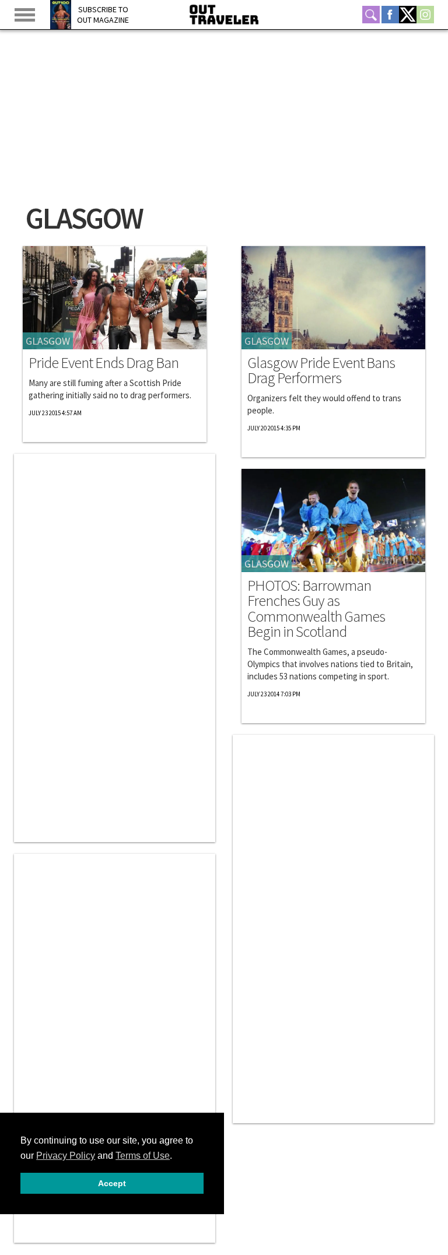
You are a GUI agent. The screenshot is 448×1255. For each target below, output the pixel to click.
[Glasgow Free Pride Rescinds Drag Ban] (114, 297)
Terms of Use (143, 1156)
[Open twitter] (407, 14)
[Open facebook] (390, 14)
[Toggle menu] (25, 15)
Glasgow (48, 341)
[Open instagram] (425, 14)
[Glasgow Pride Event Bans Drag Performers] (333, 297)
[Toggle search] (371, 14)
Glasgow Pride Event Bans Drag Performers (321, 370)
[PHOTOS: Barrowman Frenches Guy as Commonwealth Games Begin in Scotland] (333, 520)
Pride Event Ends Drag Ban (103, 362)
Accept (112, 1183)
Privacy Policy (65, 1156)
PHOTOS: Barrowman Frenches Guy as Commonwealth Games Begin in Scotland (316, 609)
